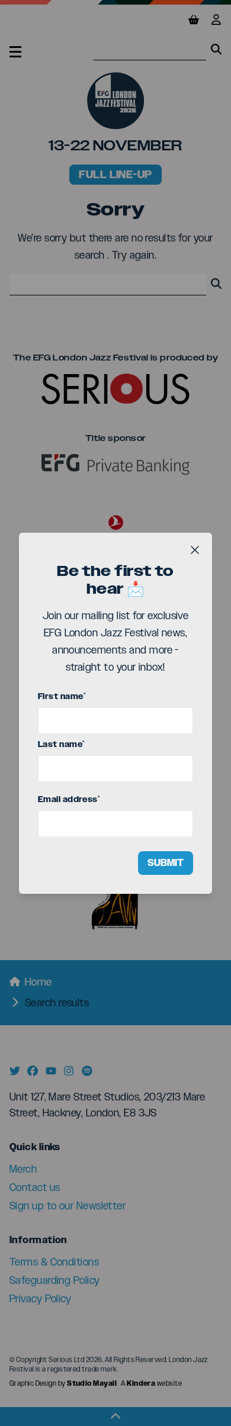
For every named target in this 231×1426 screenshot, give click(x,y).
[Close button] (195, 550)
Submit (165, 862)
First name (61, 696)
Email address (69, 799)
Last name (61, 744)
